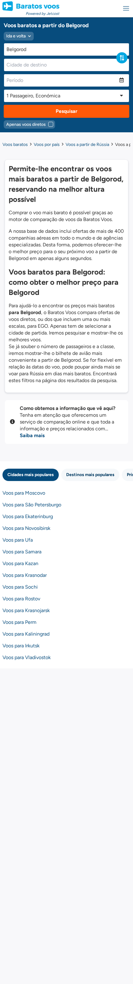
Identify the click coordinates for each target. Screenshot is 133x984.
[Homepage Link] (30, 6)
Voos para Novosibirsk (26, 528)
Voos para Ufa (17, 540)
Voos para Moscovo (23, 493)
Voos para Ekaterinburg (27, 516)
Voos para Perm (19, 622)
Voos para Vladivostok (26, 657)
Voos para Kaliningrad (25, 634)
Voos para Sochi (20, 587)
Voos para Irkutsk (21, 646)
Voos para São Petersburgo (31, 505)
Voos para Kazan (20, 563)
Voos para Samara (21, 552)
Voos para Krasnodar (24, 575)
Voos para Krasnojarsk (26, 610)
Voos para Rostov (21, 599)
